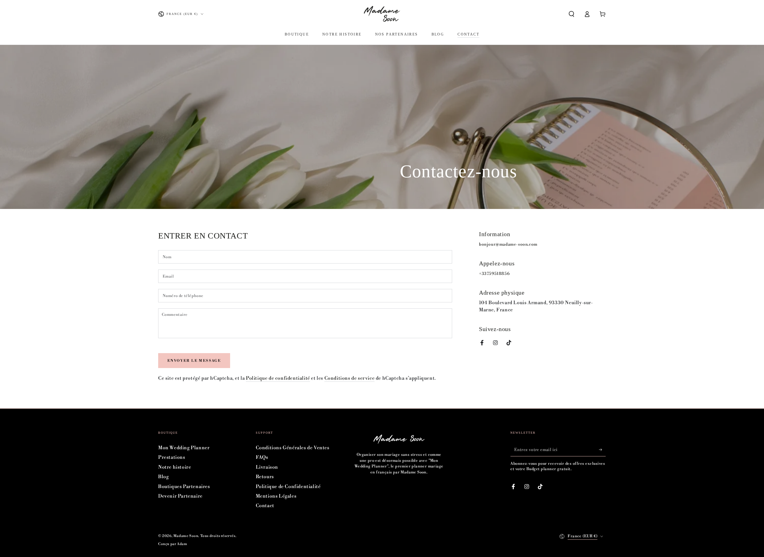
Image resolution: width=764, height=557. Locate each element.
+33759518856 (494, 273)
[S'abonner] (602, 449)
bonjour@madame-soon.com (508, 244)
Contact (265, 506)
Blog (163, 477)
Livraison (267, 467)
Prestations (171, 457)
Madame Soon (185, 536)
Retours (265, 477)
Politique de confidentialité (278, 378)
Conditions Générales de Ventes (292, 448)
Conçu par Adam (172, 544)
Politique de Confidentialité (288, 487)
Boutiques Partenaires (184, 487)
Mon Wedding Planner (184, 448)
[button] (571, 14)
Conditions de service (349, 378)
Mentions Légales (276, 496)
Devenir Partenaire (180, 496)
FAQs (262, 457)
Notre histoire (174, 467)
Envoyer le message (194, 360)
